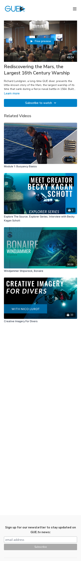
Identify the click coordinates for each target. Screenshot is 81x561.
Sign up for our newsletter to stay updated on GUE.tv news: (40, 529)
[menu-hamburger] (74, 8)
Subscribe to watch (38, 103)
